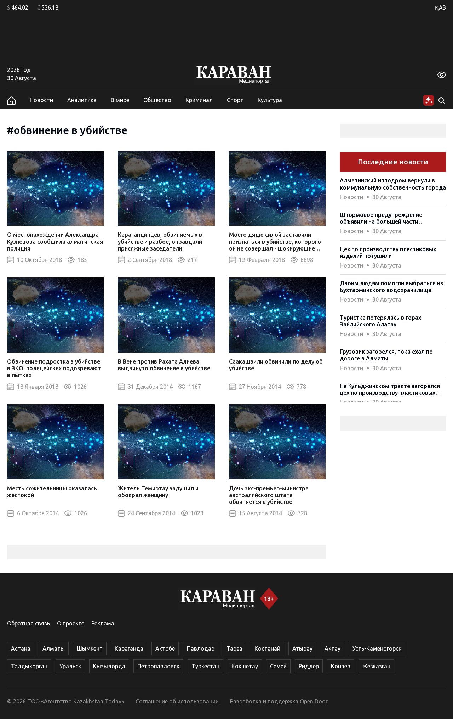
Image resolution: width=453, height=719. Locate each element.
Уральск (70, 666)
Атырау (302, 648)
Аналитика (82, 100)
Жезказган (376, 666)
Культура (270, 100)
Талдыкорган (29, 666)
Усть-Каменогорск (376, 648)
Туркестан (205, 666)
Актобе (165, 648)
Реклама (102, 623)
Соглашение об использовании (177, 701)
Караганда (129, 648)
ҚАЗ (440, 7)
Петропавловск (158, 666)
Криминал (199, 100)
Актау (332, 648)
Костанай (267, 648)
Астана (20, 648)
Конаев (340, 666)
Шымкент (90, 648)
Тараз (234, 648)
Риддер (309, 666)
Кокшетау (244, 666)
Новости (41, 100)
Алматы (53, 648)
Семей (278, 666)
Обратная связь (28, 623)
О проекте (70, 623)
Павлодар (200, 648)
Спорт (235, 100)
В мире (120, 100)
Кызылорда (109, 666)
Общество (157, 100)
